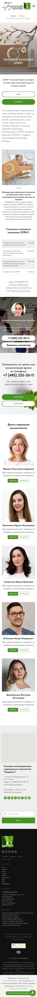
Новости (4, 875)
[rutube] (22, 797)
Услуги (21, 16)
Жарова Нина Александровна (18, 468)
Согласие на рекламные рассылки (11, 925)
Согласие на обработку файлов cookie (12, 921)
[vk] (8, 797)
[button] (18, 102)
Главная (13, 16)
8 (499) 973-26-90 (7, 905)
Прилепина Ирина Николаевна (18, 525)
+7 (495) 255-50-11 (10, 892)
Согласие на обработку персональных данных (15, 923)
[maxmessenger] (12, 797)
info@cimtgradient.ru (7, 896)
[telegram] (5, 797)
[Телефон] (15, 797)
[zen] (29, 797)
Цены (3, 879)
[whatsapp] (25, 797)
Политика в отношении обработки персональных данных (17, 913)
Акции (3, 881)
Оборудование (6, 884)
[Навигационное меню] (33, 6)
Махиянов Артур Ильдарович (18, 638)
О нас (3, 867)
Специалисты (5, 877)
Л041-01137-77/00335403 (15, 964)
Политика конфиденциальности (10, 915)
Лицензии (4, 869)
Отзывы (4, 873)
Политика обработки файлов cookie (12, 919)
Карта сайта (6, 859)
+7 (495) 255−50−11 (19, 782)
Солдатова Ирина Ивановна (18, 581)
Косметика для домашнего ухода (18, 18)
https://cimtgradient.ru (10, 981)
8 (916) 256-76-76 (7, 901)
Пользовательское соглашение (10, 917)
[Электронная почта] (19, 797)
